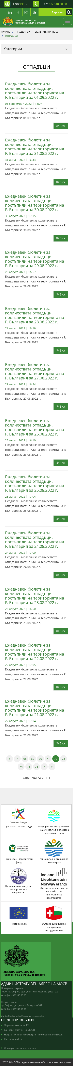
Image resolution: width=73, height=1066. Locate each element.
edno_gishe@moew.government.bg (27, 1015)
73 (64, 758)
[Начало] (23, 21)
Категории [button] (12, 48)
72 (56, 758)
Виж (62, 126)
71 (49, 758)
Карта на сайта (13, 1039)
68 (25, 758)
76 (37, 766)
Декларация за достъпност (20, 1047)
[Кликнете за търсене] (68, 12)
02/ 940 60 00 (19, 995)
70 (41, 758)
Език (18, 4)
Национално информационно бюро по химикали (33, 1034)
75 (29, 766)
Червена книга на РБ (16, 1025)
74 (22, 766)
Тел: (54, 4)
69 (33, 758)
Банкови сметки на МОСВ (19, 1029)
